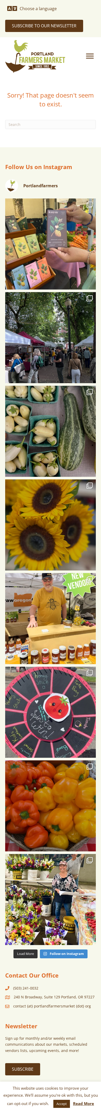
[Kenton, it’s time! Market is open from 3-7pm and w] (50, 244)
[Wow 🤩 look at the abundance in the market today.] (50, 805)
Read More (83, 1103)
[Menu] (90, 56)
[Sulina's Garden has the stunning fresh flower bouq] (50, 899)
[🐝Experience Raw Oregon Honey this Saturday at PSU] (50, 618)
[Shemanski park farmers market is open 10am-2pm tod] (50, 337)
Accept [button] (61, 1103)
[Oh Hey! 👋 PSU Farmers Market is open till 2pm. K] (50, 524)
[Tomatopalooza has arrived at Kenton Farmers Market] (50, 712)
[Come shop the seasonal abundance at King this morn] (50, 431)
